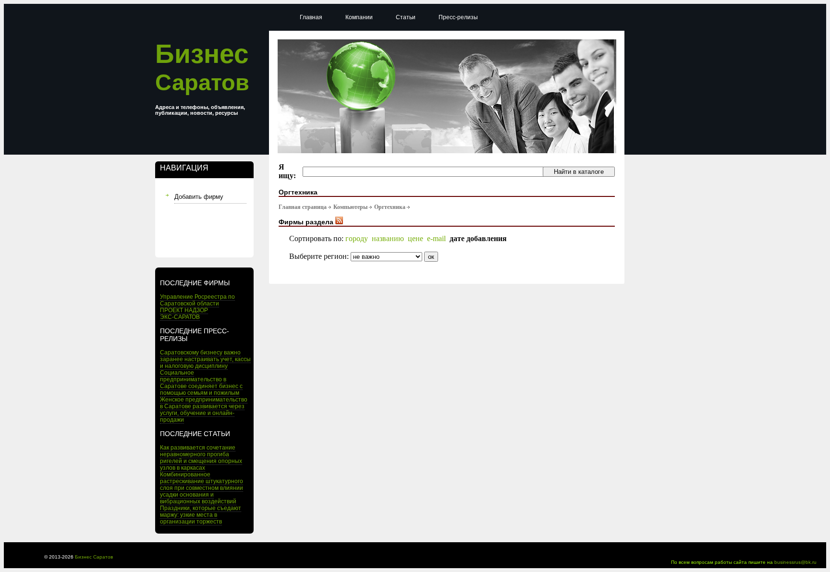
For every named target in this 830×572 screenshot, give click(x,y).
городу (356, 238)
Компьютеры (350, 207)
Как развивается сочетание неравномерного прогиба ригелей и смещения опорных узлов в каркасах (201, 457)
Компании (359, 17)
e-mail (436, 238)
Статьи (405, 17)
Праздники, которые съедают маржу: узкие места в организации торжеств (200, 515)
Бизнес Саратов (94, 557)
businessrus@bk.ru (795, 562)
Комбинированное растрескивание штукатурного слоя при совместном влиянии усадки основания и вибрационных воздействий (201, 488)
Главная (311, 17)
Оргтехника (389, 207)
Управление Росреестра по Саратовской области (197, 300)
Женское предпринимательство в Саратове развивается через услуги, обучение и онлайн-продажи (203, 409)
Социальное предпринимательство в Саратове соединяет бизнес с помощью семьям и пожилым (201, 382)
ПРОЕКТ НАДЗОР (184, 310)
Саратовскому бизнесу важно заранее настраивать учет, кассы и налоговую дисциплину (205, 359)
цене (415, 238)
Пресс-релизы (458, 17)
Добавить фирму (198, 196)
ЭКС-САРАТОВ (180, 317)
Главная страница (303, 207)
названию (388, 238)
